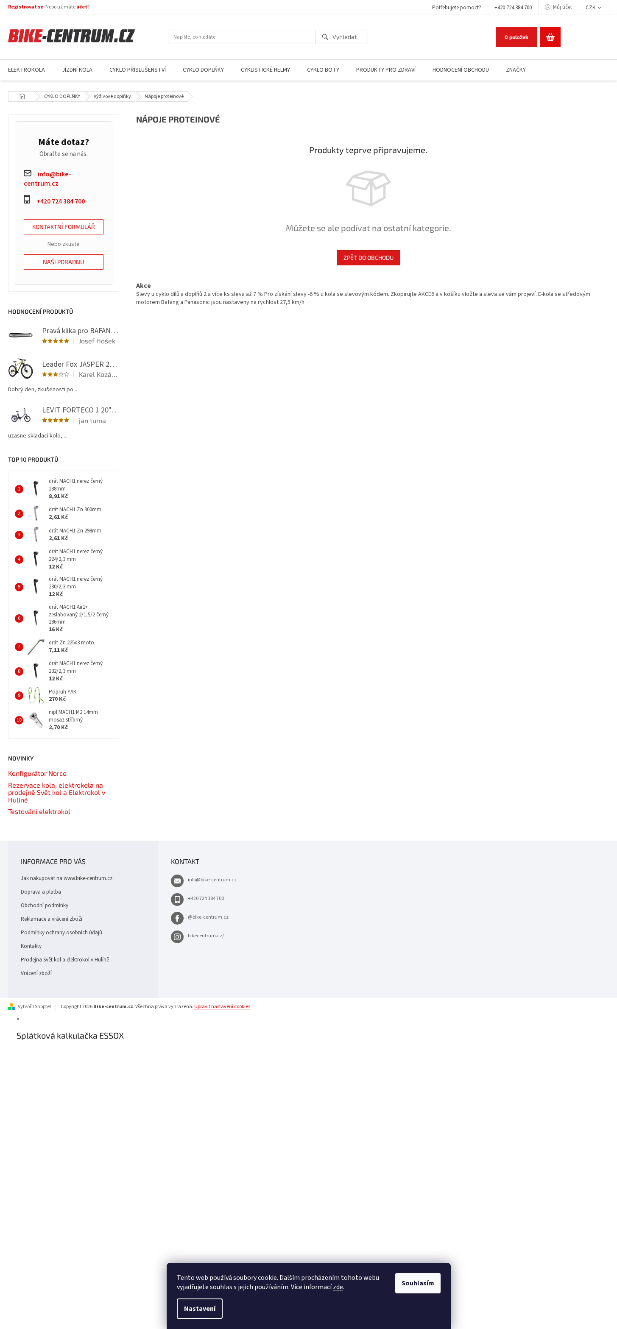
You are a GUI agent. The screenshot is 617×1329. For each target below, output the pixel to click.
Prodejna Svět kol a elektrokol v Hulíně (65, 960)
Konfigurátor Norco (37, 773)
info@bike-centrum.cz (212, 879)
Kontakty (31, 946)
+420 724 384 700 (513, 7)
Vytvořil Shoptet (34, 1006)
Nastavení (199, 1308)
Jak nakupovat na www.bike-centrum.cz (66, 878)
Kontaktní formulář (63, 226)
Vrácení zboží (36, 973)
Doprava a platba (41, 892)
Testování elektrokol (39, 811)
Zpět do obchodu (368, 257)
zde (338, 1287)
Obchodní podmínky (44, 905)
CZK (591, 7)
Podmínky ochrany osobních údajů (61, 932)
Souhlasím (418, 1283)
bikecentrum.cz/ (206, 935)
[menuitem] (77, 70)
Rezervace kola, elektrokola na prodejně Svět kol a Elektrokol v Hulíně (56, 792)
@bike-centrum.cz (208, 917)
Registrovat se (25, 7)
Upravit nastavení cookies (222, 1006)
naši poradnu (63, 261)
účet (81, 7)
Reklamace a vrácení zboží (51, 919)
